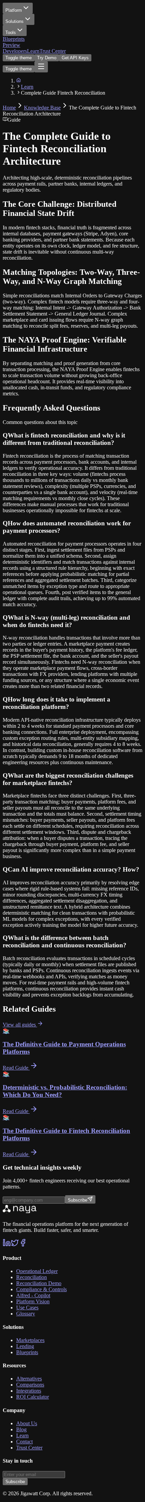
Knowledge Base (42, 107)
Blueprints (14, 42)
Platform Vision (33, 1301)
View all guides (20, 1024)
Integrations (28, 1391)
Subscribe (15, 1481)
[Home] (18, 81)
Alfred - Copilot (33, 1295)
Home (9, 107)
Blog (21, 1429)
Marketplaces (30, 1340)
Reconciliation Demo (38, 1283)
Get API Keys (75, 57)
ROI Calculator (32, 1397)
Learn (33, 51)
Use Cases (27, 1307)
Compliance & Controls (41, 1289)
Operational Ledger (37, 1271)
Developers (15, 51)
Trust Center (52, 51)
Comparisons (30, 1384)
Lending (25, 1346)
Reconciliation (31, 1277)
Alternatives (29, 1378)
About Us (26, 1423)
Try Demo (46, 57)
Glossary (25, 1313)
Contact (24, 1441)
